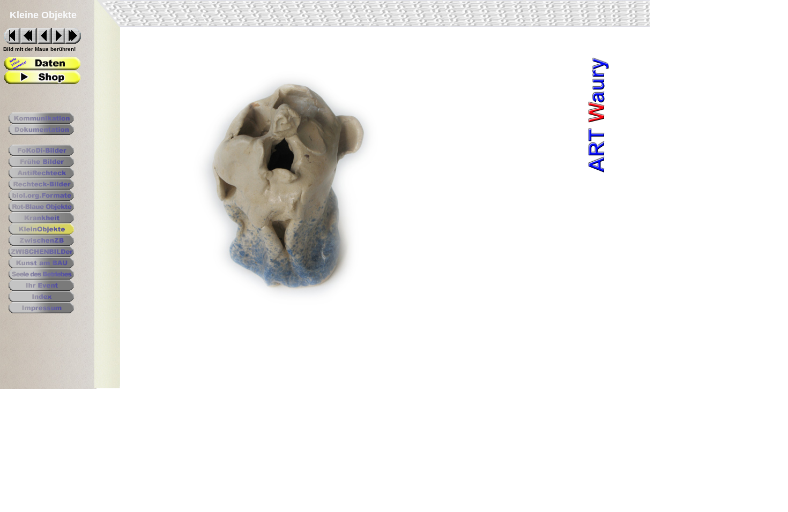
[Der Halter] (42, 67)
